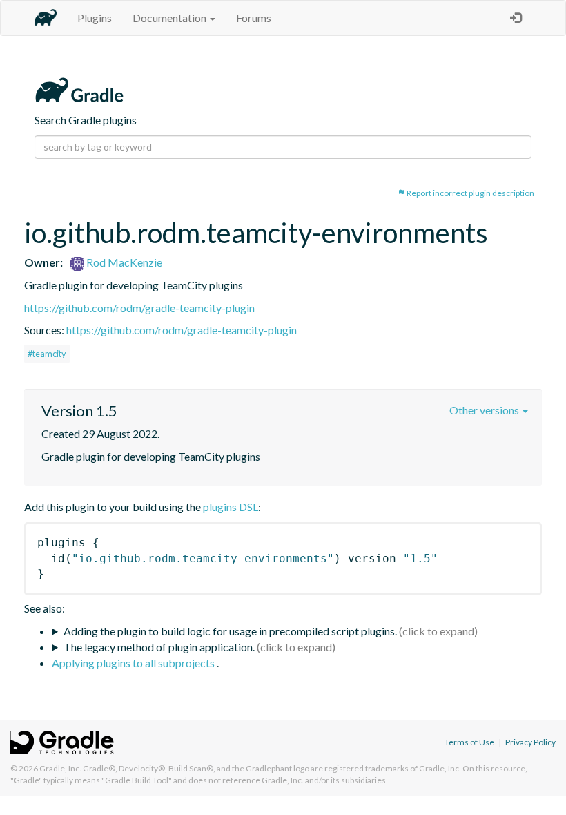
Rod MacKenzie (123, 262)
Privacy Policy (530, 742)
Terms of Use (469, 742)
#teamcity (47, 353)
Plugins (94, 17)
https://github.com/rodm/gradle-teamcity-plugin (139, 307)
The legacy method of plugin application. (159, 646)
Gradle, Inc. (60, 768)
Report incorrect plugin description (469, 193)
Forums (253, 17)
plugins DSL (230, 506)
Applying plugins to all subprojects (134, 662)
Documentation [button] (170, 17)
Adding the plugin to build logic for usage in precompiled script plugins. (230, 630)
